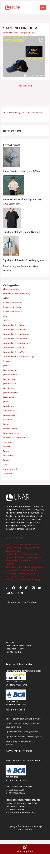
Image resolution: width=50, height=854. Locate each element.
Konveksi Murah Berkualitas (15, 437)
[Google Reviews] (7, 587)
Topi (5, 464)
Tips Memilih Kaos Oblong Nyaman (21, 231)
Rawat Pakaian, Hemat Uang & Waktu (22, 171)
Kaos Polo (7, 419)
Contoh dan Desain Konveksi (16, 334)
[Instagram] (26, 587)
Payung (6, 451)
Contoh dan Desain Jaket (14, 325)
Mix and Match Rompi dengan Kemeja (23, 579)
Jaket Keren (8, 388)
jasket (6, 401)
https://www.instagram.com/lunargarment (22, 112)
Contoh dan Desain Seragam (16, 343)
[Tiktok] (20, 587)
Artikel (6, 298)
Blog (5, 316)
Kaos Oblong (9, 415)
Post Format (9, 455)
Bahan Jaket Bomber (12, 302)
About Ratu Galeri (11, 289)
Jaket (5, 365)
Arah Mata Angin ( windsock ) (16, 293)
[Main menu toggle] (43, 7)
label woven (8, 442)
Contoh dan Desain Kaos (14, 329)
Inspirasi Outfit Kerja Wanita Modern (23, 570)
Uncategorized (10, 469)
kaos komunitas (10, 410)
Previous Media (25, 85)
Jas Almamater (10, 397)
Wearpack (7, 473)
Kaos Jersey (8, 406)
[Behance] (39, 587)
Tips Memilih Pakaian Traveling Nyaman (24, 260)
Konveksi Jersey (10, 428)
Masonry (7, 446)
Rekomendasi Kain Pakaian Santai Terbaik (25, 566)
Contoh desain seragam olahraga (18, 356)
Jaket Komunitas (10, 392)
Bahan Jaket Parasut (12, 311)
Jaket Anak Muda (10, 374)
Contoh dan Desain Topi (14, 352)
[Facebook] (13, 587)
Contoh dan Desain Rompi (15, 338)
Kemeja (6, 424)
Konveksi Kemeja (11, 433)
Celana (6, 320)
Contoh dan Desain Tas (14, 347)
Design (6, 361)
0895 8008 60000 (15, 789)
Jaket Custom (9, 379)
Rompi (6, 460)
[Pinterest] (33, 587)
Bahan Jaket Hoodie (12, 307)
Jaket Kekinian (9, 383)
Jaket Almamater (10, 370)
